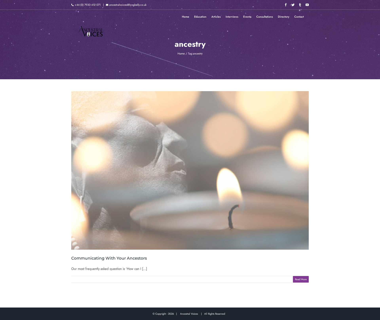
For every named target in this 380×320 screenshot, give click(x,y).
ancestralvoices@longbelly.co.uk (127, 5)
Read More (301, 279)
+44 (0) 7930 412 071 (88, 5)
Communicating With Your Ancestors (109, 258)
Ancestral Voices (190, 314)
